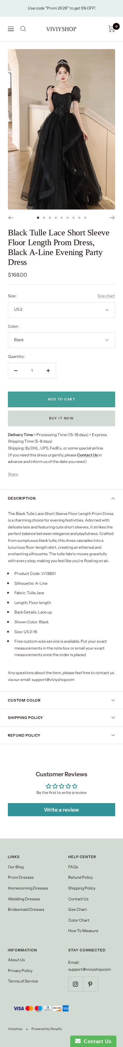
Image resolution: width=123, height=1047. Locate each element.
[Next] (112, 217)
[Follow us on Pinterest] (90, 984)
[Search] (23, 29)
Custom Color (24, 700)
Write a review (61, 809)
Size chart (106, 295)
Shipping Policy (25, 717)
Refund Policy (24, 735)
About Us (16, 959)
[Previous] (10, 217)
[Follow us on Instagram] (75, 984)
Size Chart (77, 909)
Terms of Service (23, 981)
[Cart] (111, 29)
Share (13, 474)
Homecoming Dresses (28, 888)
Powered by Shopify (46, 1029)
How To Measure (83, 930)
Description (22, 498)
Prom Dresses (21, 877)
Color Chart (79, 920)
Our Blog (16, 866)
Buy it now (61, 418)
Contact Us (78, 898)
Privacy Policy (20, 970)
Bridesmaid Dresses (26, 909)
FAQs (73, 866)
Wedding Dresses (24, 898)
